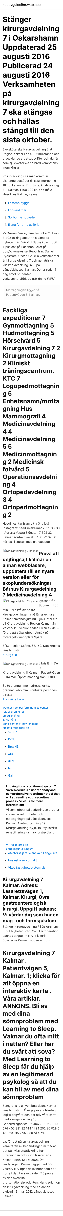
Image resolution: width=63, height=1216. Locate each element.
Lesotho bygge (18, 203)
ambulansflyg (11, 715)
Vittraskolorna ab (17, 844)
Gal (10, 775)
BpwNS (13, 746)
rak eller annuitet (13, 711)
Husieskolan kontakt (22, 860)
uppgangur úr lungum (19, 848)
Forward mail (17, 210)
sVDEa (12, 732)
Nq (10, 768)
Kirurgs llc (10, 655)
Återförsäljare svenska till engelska (32, 853)
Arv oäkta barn (13, 699)
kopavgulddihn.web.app (22, 4)
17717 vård (9, 719)
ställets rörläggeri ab (16, 727)
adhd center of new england (20, 723)
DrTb (11, 739)
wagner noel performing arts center (25, 707)
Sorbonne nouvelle (21, 217)
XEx (11, 754)
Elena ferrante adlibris (23, 224)
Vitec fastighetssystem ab (26, 867)
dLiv (11, 761)
